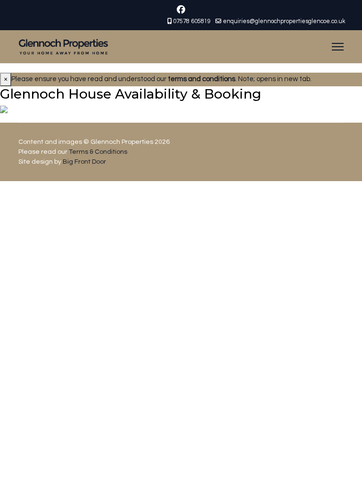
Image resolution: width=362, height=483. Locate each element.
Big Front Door (84, 161)
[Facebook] (181, 10)
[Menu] (338, 46)
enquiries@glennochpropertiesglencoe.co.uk (284, 21)
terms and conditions (201, 79)
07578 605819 (192, 21)
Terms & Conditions (98, 152)
